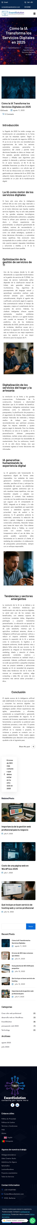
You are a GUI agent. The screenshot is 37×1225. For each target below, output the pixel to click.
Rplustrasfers (6, 1166)
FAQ (3, 1130)
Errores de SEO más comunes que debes (22, 954)
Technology (6, 1030)
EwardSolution (13, 48)
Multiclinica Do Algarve (9, 1162)
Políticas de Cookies (8, 1122)
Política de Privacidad (9, 1119)
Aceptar (6, 1221)
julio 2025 (5, 1047)
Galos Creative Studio (9, 1158)
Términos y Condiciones (9, 1126)
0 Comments (9, 114)
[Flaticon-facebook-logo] (12, 1105)
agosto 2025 (6, 1042)
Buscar (31, 926)
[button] (32, 1221)
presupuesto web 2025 (10, 1026)
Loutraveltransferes (8, 1169)
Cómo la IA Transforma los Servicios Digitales (21, 941)
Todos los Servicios (8, 1177)
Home (4, 48)
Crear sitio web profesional (11, 1013)
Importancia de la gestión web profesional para (23, 992)
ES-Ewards (4, 110)
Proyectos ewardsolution (9, 1173)
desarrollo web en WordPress (12, 1017)
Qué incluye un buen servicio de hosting (23, 979)
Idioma (4, 1133)
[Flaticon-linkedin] (17, 1105)
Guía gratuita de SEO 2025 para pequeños (23, 967)
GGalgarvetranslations (9, 1155)
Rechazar (17, 1221)
